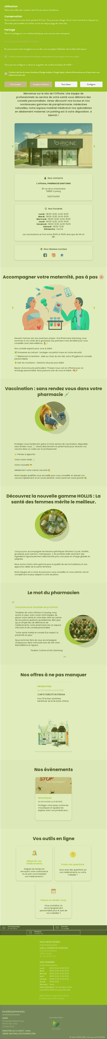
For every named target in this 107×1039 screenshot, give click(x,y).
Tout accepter (15, 84)
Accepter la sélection (41, 84)
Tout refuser (66, 84)
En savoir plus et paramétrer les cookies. (21, 41)
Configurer (91, 84)
